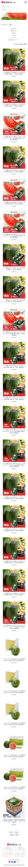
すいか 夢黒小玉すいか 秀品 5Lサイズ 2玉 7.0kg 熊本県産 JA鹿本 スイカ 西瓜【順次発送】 (14, 73)
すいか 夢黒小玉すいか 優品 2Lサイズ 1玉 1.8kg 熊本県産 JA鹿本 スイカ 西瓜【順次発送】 (14, 593)
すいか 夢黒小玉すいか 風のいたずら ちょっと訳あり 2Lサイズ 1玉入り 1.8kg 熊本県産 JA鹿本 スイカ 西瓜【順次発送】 (14, 627)
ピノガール (13, 37)
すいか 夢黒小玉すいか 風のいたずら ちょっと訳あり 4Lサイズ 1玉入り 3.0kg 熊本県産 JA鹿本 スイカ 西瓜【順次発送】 (14, 431)
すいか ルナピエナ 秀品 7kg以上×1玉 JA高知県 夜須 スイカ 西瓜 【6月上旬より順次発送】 (14, 691)
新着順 (25, 44)
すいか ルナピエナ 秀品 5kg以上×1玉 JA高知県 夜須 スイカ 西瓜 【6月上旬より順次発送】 (14, 659)
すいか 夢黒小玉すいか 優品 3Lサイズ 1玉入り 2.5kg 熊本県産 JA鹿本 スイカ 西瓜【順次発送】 (14, 497)
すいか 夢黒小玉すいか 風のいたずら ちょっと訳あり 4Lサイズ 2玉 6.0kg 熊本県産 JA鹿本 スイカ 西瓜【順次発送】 (14, 236)
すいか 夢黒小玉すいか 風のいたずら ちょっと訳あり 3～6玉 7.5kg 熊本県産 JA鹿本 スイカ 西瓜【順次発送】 (14, 333)
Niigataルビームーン (13, 39)
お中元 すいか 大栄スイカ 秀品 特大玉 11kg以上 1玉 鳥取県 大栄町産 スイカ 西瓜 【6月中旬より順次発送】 (14, 821)
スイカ (8, 6)
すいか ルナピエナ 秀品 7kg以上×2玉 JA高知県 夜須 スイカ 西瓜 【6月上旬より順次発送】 (14, 787)
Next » (16, 832)
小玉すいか (13, 28)
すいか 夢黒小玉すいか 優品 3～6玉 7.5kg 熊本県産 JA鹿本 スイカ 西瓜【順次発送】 (14, 300)
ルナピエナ (13, 33)
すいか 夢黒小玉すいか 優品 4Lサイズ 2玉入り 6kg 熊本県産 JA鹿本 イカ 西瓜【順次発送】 (14, 203)
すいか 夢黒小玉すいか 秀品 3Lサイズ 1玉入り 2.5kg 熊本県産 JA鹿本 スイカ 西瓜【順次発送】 (14, 529)
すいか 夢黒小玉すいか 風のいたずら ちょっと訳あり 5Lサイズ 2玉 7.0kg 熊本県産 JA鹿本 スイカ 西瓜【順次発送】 (14, 138)
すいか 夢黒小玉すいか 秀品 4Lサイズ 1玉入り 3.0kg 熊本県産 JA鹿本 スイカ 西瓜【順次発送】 (14, 366)
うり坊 (13, 35)
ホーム (3, 6)
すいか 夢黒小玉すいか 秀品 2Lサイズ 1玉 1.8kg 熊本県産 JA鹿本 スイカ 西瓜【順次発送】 (14, 561)
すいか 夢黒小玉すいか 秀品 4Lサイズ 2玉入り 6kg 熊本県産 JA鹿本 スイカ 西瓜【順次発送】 (14, 170)
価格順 (20, 44)
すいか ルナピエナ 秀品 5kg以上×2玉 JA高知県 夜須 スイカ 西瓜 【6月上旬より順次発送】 (14, 755)
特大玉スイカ (14, 30)
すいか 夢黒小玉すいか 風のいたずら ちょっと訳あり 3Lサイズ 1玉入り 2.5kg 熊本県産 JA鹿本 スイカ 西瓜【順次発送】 (14, 465)
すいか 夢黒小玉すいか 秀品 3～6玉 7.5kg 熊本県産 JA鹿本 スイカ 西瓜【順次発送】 (14, 268)
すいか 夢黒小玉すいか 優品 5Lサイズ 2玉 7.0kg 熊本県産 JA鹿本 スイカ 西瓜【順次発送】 (14, 105)
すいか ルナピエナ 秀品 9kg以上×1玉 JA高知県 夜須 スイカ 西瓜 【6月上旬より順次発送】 (14, 723)
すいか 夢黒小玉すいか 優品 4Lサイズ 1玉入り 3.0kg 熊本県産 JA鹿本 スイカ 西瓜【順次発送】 (14, 398)
